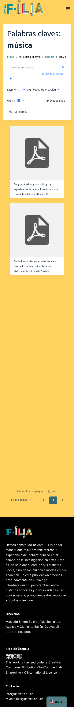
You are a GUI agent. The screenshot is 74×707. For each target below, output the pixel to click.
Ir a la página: (18, 499)
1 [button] (53, 500)
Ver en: (12, 101)
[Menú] (68, 8)
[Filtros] (11, 79)
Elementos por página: (30, 491)
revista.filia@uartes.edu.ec (24, 699)
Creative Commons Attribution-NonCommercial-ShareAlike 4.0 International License (34, 667)
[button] (43, 500)
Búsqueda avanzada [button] (53, 73)
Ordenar (12, 90)
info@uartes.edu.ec (19, 694)
